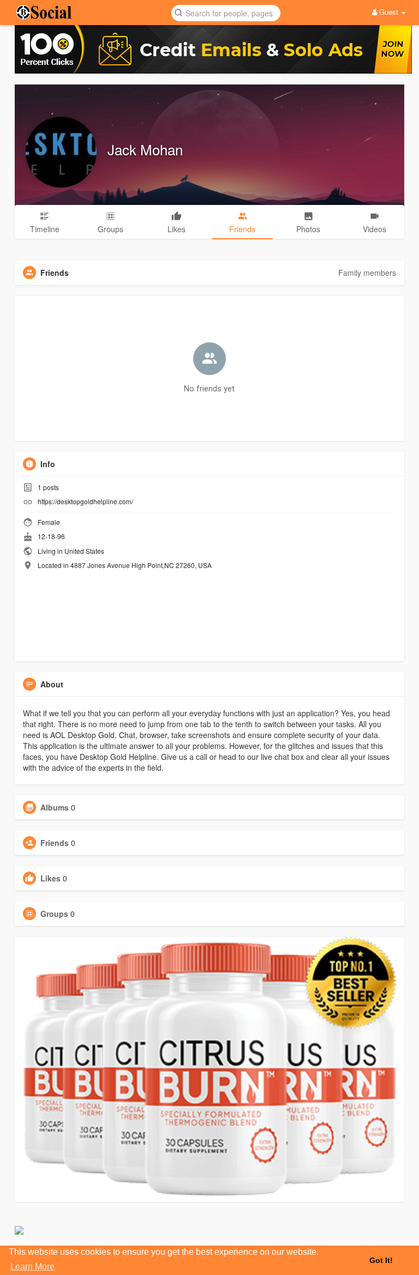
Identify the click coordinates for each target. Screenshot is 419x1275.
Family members (367, 272)
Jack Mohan (145, 149)
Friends (54, 842)
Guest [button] (388, 12)
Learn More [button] (32, 1266)
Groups (54, 913)
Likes (50, 878)
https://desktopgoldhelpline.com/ (85, 501)
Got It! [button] (381, 1260)
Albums (54, 807)
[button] (225, 12)
